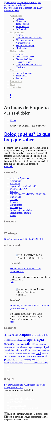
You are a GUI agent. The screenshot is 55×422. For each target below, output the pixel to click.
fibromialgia (37, 347)
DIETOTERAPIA (18, 189)
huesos (6, 350)
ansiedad (45, 335)
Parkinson (16, 356)
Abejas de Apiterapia (19, 178)
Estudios (14, 191)
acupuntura (27, 334)
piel (45, 356)
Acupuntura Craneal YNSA (29, 37)
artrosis (24, 344)
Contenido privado (22, 398)
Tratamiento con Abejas (21, 210)
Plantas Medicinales (25, 56)
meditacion (31, 353)
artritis (17, 344)
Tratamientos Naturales (20, 213)
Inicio (13, 395)
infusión (24, 350)
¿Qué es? (20, 18)
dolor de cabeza (40, 344)
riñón (6, 362)
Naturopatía (17, 51)
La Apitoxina (22, 29)
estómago (28, 347)
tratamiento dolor (16, 363)
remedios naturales (44, 360)
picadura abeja (38, 356)
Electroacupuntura (24, 40)
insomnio (32, 350)
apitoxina (9, 343)
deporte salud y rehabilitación (23, 186)
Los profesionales (24, 73)
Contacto (15, 87)
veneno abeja (28, 363)
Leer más (8, 166)
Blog (13, 84)
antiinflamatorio (19, 340)
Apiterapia (16, 15)
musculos (45, 353)
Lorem (39, 350)
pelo (22, 356)
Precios (19, 78)
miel (38, 353)
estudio (20, 347)
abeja (7, 335)
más (12, 282)
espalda (13, 347)
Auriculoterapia (23, 43)
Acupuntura (17, 32)
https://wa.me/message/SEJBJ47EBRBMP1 (24, 239)
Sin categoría (16, 207)
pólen (32, 359)
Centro (14, 70)
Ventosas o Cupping (25, 45)
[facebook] (10, 95)
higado (46, 347)
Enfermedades (22, 26)
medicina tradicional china (18, 353)
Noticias (14, 199)
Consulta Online (23, 62)
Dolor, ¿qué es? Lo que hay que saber (27, 137)
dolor (30, 344)
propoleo (10, 359)
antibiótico (8, 340)
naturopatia (8, 356)
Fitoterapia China (24, 59)
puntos (27, 360)
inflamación (14, 350)
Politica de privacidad (24, 408)
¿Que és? (20, 35)
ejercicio (7, 347)
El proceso (21, 21)
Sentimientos (16, 205)
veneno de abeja (40, 362)
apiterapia (35, 339)
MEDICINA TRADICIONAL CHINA (28, 194)
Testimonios (21, 75)
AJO (38, 335)
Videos (13, 215)
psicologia (19, 360)
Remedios (16, 81)
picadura (28, 356)
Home (13, 120)
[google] (11, 97)
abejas (14, 334)
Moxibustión (22, 48)
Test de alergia (22, 24)
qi (37, 360)
